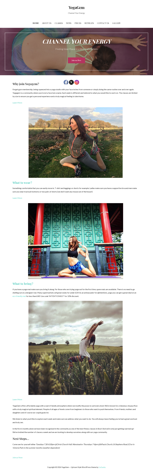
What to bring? (23, 284)
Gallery (116, 23)
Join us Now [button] (17, 457)
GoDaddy (102, 467)
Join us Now (76, 60)
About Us (46, 23)
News (68, 23)
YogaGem (76, 7)
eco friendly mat (19, 296)
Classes (59, 23)
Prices (78, 23)
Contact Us (103, 23)
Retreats (89, 23)
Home (36, 23)
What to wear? (22, 183)
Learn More (17, 103)
